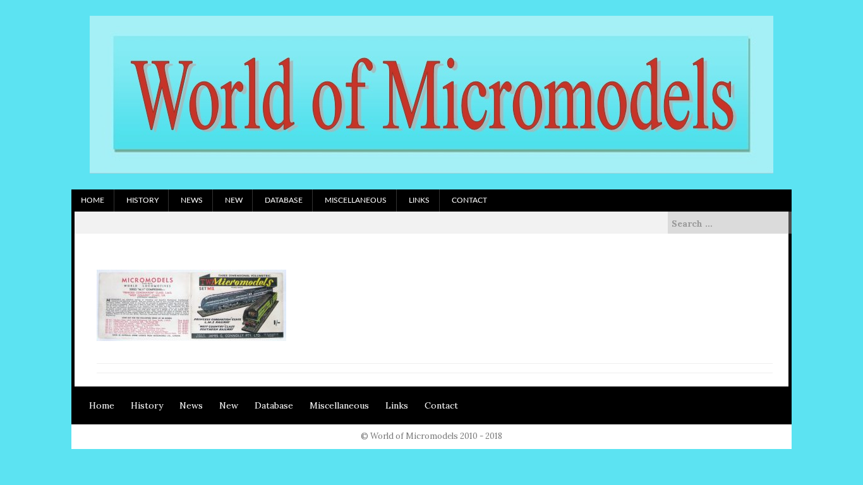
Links (419, 200)
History (142, 200)
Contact (469, 200)
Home (92, 200)
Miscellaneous (356, 200)
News (192, 200)
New (234, 200)
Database (284, 200)
